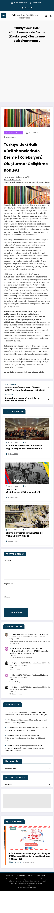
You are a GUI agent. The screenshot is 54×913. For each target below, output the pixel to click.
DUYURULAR (46, 829)
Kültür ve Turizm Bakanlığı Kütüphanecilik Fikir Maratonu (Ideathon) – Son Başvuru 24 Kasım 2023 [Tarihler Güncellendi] (24, 748)
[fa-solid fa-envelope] (31, 8)
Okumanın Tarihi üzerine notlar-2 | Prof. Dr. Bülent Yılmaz (24, 534)
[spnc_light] (51, 16)
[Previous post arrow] (48, 387)
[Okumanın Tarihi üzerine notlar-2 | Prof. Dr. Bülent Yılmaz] (27, 516)
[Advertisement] (27, 71)
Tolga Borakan (18, 634)
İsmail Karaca (9, 862)
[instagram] (28, 8)
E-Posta (7, 597)
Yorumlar (7, 560)
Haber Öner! (41, 875)
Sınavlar (31, 875)
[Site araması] (46, 16)
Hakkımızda (21, 875)
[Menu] (3, 15)
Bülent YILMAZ (33, 133)
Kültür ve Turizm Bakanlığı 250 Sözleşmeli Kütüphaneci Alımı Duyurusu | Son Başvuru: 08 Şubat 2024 (25, 737)
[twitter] (25, 8)
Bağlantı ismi (9, 584)
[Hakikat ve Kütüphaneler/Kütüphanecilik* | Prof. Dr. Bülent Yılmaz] (27, 473)
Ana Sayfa (9, 875)
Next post (9, 395)
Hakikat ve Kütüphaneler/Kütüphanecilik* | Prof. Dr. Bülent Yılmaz (23, 491)
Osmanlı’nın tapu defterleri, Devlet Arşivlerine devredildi (22, 399)
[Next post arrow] (48, 399)
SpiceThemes (31, 887)
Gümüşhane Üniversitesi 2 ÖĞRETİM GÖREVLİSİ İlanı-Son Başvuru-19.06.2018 (25, 388)
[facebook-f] (22, 8)
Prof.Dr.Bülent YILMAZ (12, 179)
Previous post (10, 384)
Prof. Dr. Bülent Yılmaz (13, 133)
